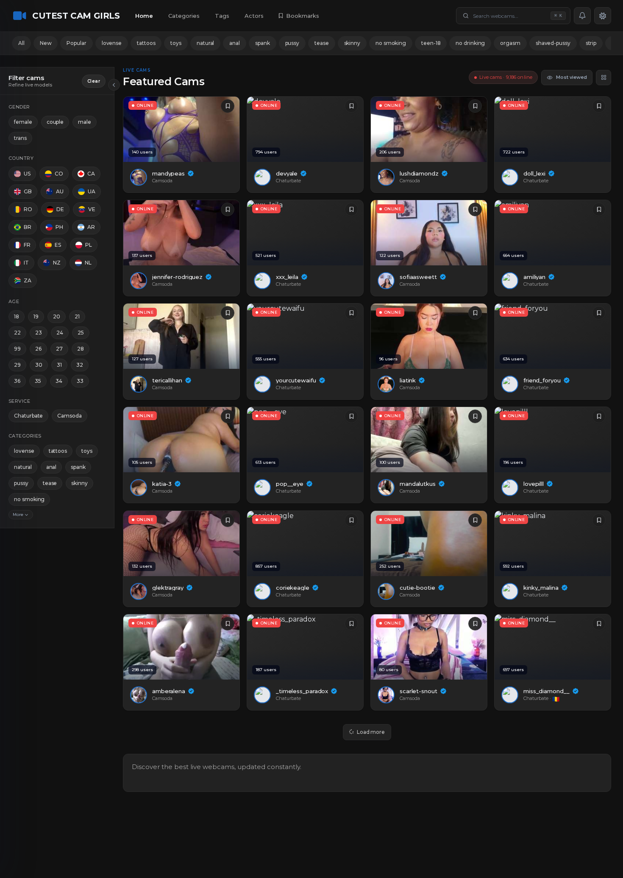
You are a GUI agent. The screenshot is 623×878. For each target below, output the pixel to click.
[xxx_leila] (305, 232)
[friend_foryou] (553, 336)
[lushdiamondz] (429, 129)
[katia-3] (181, 439)
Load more (371, 732)
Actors (254, 15)
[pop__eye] (305, 439)
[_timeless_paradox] (305, 647)
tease (321, 43)
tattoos (146, 43)
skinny (352, 43)
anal (234, 43)
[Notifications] (582, 15)
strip (591, 43)
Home (144, 15)
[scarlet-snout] (429, 647)
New (46, 43)
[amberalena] (181, 647)
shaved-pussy (553, 43)
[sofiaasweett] (429, 232)
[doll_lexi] (553, 129)
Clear (93, 81)
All (21, 43)
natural (205, 43)
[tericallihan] (181, 336)
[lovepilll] (553, 439)
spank (262, 43)
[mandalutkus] (429, 439)
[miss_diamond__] (553, 647)
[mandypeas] (181, 129)
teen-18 (430, 43)
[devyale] (305, 129)
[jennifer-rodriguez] (181, 232)
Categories (184, 15)
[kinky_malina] (553, 543)
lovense (112, 43)
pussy (292, 43)
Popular (76, 43)
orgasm (510, 43)
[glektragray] (181, 543)
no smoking (390, 43)
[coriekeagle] (305, 543)
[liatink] (429, 336)
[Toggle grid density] (603, 77)
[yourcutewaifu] (305, 336)
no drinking (470, 43)
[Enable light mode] (602, 15)
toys (175, 43)
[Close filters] (114, 85)
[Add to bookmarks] (227, 106)
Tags (222, 15)
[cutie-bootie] (429, 543)
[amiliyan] (553, 232)
